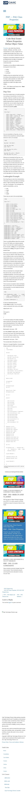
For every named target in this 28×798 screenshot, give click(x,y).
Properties (5, 48)
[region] (14, 406)
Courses (5, 760)
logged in (10, 602)
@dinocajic (6, 784)
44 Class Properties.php (9, 466)
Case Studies (6, 757)
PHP (5, 588)
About (4, 767)
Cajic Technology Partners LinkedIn (12, 790)
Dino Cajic (7, 787)
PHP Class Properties (11, 590)
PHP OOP (19, 590)
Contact (5, 771)
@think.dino (7, 778)
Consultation (6, 754)
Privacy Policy (5, 742)
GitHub (6, 467)
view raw (22, 466)
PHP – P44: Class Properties (13, 529)
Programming (9, 588)
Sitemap (21, 742)
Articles (5, 764)
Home (4, 750)
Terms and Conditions (14, 742)
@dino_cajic (7, 781)
